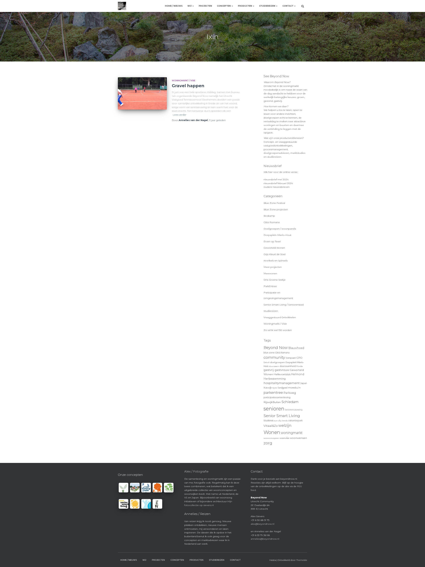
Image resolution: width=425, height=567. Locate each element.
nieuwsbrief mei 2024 (276, 179)
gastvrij (269, 370)
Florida (299, 366)
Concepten (224, 6)
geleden (217, 120)
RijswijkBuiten (272, 402)
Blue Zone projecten (276, 209)
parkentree (273, 392)
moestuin (294, 387)
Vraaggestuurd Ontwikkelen (280, 317)
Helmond (297, 374)
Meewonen (270, 273)
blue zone (269, 352)
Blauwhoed (296, 348)
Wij (189, 6)
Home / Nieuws (173, 6)
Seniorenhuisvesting (293, 410)
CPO (299, 357)
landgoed (282, 388)
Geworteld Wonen (274, 247)
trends (285, 421)
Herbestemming (275, 378)
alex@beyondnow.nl (262, 523)
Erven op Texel (272, 241)
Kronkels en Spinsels (276, 260)
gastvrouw (282, 370)
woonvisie (284, 438)
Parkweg (290, 392)
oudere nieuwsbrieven (277, 186)
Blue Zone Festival (274, 203)
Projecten (205, 6)
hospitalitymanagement (282, 383)
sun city (277, 420)
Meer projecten (273, 267)
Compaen (291, 358)
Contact (288, 6)
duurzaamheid (288, 366)
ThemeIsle (301, 560)
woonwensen (298, 438)
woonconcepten (271, 438)
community (274, 357)
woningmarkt (292, 433)
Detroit (266, 362)
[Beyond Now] (122, 6)
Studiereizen (267, 6)
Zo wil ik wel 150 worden (278, 330)
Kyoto (274, 388)
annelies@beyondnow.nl (265, 538)
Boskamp (269, 215)
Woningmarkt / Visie (183, 80)
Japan (303, 383)
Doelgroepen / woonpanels (280, 228)
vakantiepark (295, 420)
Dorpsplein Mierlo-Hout (277, 235)
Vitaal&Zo (271, 425)
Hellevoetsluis (282, 374)
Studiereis (268, 420)
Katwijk (268, 387)
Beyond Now (276, 347)
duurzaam (274, 366)
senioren (274, 409)
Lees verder (179, 114)
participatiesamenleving (277, 397)
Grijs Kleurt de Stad (274, 254)
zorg (268, 443)
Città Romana (272, 222)
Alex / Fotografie (196, 471)
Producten (245, 6)
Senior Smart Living (282, 415)
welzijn (284, 425)
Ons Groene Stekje (275, 279)
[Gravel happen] (142, 93)
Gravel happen (188, 85)
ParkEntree (270, 286)
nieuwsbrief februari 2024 (278, 183)
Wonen (272, 432)
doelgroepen (277, 362)
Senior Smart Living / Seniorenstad (283, 304)
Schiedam (289, 402)
